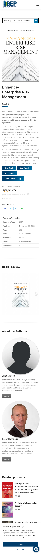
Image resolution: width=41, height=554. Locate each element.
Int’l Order (9, 173)
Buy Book (9, 168)
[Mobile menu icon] (37, 4)
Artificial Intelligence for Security (26, 504)
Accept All (20, 544)
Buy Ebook (24, 168)
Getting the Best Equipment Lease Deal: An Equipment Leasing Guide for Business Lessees (26, 488)
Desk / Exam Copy (13, 178)
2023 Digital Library (11, 198)
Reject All (20, 550)
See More (7, 396)
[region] (20, 538)
